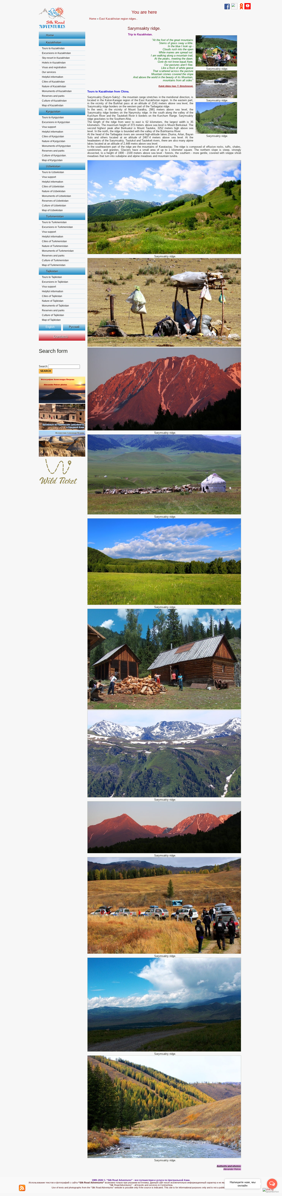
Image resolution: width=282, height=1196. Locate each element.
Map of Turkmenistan (53, 265)
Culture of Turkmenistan (55, 260)
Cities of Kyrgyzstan (53, 136)
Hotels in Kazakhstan (54, 62)
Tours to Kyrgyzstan (53, 117)
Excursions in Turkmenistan (57, 227)
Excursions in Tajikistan (55, 281)
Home (50, 35)
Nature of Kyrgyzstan (53, 141)
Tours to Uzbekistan (53, 172)
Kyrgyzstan (53, 111)
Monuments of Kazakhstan (57, 91)
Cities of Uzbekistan (53, 186)
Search (43, 366)
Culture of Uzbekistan (54, 205)
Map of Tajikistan (51, 319)
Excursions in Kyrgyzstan (56, 122)
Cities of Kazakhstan (53, 81)
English (50, 326)
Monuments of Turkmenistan (58, 250)
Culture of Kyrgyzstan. (54, 155)
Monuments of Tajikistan (55, 305)
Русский (74, 326)
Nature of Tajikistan (52, 300)
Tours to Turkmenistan (54, 222)
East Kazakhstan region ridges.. (118, 18)
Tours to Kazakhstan (53, 48)
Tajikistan (52, 271)
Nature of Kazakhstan (54, 86)
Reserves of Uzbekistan (55, 200)
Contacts (60, 336)
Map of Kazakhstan (52, 105)
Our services (49, 72)
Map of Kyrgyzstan (52, 160)
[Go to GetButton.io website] (272, 1191)
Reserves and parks (53, 96)
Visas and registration (54, 67)
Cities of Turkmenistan (54, 241)
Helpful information (52, 76)
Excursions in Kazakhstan (56, 53)
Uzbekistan (53, 166)
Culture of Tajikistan (53, 315)
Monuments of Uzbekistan (56, 196)
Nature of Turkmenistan (55, 246)
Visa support (49, 127)
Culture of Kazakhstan (54, 100)
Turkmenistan (55, 216)
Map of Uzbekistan (52, 210)
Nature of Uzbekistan (53, 191)
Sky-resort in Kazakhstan (56, 57)
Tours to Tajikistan (52, 277)
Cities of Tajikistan (52, 296)
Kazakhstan (53, 42)
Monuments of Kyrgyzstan (56, 146)
